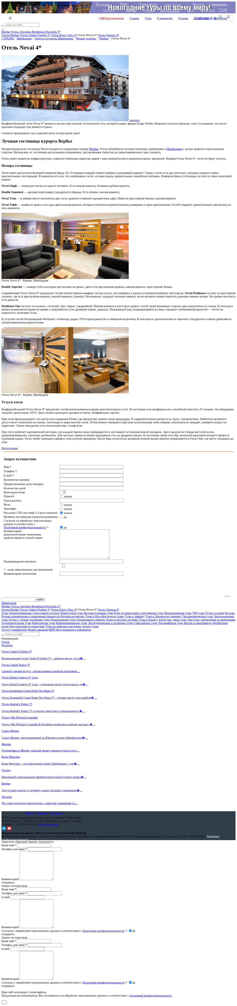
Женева (6, 744)
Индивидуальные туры (98, 613)
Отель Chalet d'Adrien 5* (35, 35)
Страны (134, 18)
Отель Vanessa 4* (108, 35)
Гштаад (6, 770)
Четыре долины (86, 38)
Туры (148, 18)
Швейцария (24, 38)
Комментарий (10, 879)
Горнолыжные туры (63, 619)
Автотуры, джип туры (172, 619)
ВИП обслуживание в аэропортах (70, 629)
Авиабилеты (19, 629)
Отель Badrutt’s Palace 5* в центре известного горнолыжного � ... (43, 711)
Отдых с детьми (19, 619)
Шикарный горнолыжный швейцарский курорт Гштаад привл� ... (44, 777)
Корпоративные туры (177, 613)
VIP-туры (198, 613)
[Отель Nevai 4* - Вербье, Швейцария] (65, 277)
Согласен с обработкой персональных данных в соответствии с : (64, 930)
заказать (134, 120)
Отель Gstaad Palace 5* (15, 664)
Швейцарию (174, 148)
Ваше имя (8, 845)
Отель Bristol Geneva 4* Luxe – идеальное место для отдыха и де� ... (45, 684)
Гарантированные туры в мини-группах (34, 613)
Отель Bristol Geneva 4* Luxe (19, 677)
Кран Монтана (10, 756)
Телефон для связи (14, 849)
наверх (227, 596)
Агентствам (201, 18)
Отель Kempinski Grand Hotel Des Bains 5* (27, 690)
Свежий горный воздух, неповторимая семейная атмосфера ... (40, 671)
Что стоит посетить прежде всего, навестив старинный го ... (39, 803)
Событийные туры (145, 623)
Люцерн (6, 796)
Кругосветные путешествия (27, 626)
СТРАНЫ (7, 38)
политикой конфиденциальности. (151, 995)
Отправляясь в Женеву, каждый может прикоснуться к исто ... (40, 750)
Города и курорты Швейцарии (53, 38)
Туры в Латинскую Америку (163, 616)
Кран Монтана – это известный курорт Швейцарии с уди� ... (40, 763)
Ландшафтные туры (170, 623)
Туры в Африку (134, 616)
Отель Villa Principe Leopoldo (19, 717)
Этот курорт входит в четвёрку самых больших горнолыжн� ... (42, 790)
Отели (5, 641)
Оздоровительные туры (16, 623)
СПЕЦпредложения (111, 18)
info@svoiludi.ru (48, 824)
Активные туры (39, 619)
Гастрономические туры (197, 616)
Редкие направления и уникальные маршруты (30, 616)
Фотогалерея (9, 448)
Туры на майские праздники (63, 626)
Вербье (5, 31)
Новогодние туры (72, 613)
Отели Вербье (10, 35)
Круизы (230, 613)
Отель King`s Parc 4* (64, 35)
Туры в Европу (148, 619)
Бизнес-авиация (38, 629)
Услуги (5, 629)
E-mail (5, 897)
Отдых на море (214, 613)
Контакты (220, 18)
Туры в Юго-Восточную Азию (104, 616)
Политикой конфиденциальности (25, 527)
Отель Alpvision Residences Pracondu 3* (35, 31)
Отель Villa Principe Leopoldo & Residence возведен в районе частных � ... (48, 724)
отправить (7, 985)
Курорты (7, 645)
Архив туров (90, 626)
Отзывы (183, 18)
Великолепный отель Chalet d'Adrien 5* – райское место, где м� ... (43, 658)
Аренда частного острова (122, 619)
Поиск (30, 812)
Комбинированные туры (71, 623)
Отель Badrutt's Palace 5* (16, 704)
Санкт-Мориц (10, 730)
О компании (165, 18)
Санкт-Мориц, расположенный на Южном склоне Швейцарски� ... (44, 737)
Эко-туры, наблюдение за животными (211, 619)
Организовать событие (90, 619)
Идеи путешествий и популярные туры (138, 613)
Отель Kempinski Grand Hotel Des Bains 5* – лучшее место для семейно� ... (49, 697)
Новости (41, 812)
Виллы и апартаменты (198, 623)
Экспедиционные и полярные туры (110, 623)
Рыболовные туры (43, 623)
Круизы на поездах (73, 616)
